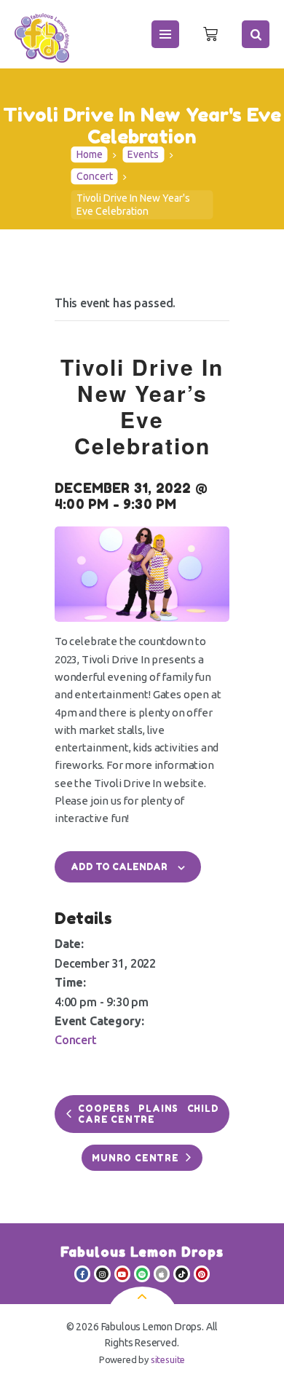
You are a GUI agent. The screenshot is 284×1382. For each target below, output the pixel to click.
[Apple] (162, 1273)
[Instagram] (102, 1273)
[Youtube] (122, 1273)
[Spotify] (142, 1273)
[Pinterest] (202, 1273)
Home (89, 155)
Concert (94, 177)
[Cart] (210, 34)
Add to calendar (119, 866)
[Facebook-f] (82, 1273)
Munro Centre (135, 1158)
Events (143, 155)
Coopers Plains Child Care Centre (148, 1114)
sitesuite (168, 1359)
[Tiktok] (181, 1273)
